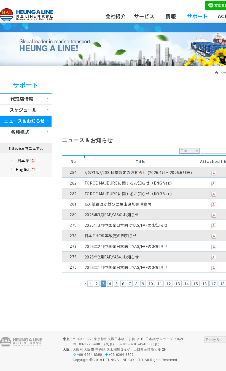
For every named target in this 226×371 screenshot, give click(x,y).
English (23, 169)
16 (204, 283)
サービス (144, 16)
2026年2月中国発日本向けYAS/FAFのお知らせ (126, 246)
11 (159, 283)
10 (151, 283)
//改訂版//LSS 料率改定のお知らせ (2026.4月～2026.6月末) (138, 172)
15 (195, 283)
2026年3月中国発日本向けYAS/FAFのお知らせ (126, 225)
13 (177, 283)
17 (213, 283)
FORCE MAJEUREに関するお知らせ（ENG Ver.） (129, 183)
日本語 (23, 160)
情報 (171, 16)
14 (186, 283)
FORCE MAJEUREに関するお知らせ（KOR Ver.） (129, 193)
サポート (197, 16)
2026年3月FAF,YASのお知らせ (112, 214)
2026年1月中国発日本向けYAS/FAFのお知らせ (126, 267)
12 (168, 283)
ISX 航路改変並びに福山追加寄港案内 (118, 204)
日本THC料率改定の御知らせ (111, 236)
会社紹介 (115, 16)
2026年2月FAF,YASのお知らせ (112, 257)
